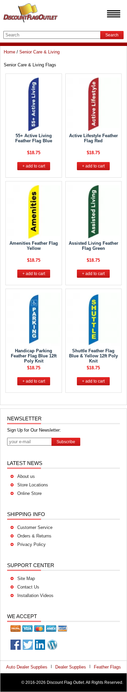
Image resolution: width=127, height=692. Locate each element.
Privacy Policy (31, 544)
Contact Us (28, 587)
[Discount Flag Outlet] (30, 24)
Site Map (26, 578)
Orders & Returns (34, 535)
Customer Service (34, 527)
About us (26, 476)
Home (9, 51)
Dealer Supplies (70, 667)
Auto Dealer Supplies (26, 667)
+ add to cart (33, 166)
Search (112, 35)
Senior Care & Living (39, 51)
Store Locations (32, 484)
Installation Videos (35, 595)
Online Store (29, 493)
